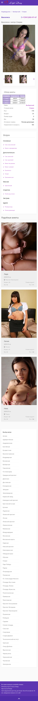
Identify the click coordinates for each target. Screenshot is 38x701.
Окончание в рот (9, 177)
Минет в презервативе (11, 148)
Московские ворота (9, 539)
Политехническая (8, 593)
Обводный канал (8, 554)
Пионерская (6, 575)
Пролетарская (7, 600)
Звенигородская (7, 493)
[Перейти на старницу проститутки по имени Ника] (19, 381)
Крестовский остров (9, 504)
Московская (6, 536)
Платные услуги (5, 686)
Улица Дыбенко (7, 646)
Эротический (8, 185)
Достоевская (7, 482)
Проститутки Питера (6, 688)
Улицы (17, 686)
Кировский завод (8, 496)
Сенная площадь (8, 625)
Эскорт (7, 174)
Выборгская (6, 464)
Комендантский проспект (10, 500)
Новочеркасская (8, 550)
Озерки (24, 12)
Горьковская (6, 468)
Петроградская (7, 571)
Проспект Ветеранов (9, 607)
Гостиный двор (7, 472)
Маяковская (6, 529)
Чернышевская (7, 657)
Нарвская (6, 543)
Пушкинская (6, 614)
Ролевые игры (8, 207)
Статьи (12, 686)
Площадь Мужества (9, 589)
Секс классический (10, 144)
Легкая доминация (10, 210)
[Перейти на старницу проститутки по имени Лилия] (19, 314)
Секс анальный (9, 156)
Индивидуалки (5, 12)
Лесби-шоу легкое (10, 194)
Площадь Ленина (8, 586)
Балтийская (6, 447)
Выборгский (16, 12)
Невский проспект (8, 546)
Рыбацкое (6, 618)
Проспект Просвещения (10, 611)
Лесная (5, 518)
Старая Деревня (8, 636)
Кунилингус (8, 170)
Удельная (6, 643)
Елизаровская (7, 486)
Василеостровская (8, 454)
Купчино (5, 507)
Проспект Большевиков (10, 603)
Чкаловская (6, 661)
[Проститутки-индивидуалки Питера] (14, 3)
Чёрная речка (7, 653)
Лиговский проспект (9, 521)
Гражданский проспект (9, 475)
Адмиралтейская (8, 439)
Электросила (7, 664)
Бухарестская (7, 450)
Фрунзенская (7, 650)
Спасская (6, 628)
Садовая (5, 621)
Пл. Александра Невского (10, 578)
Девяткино (6, 479)
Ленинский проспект (9, 514)
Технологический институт (11, 639)
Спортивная (6, 632)
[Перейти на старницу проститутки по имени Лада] (19, 246)
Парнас (5, 568)
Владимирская (7, 457)
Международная (8, 532)
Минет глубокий (9, 167)
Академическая (7, 443)
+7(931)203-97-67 (29, 17)
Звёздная (5, 489)
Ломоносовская (7, 525)
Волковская (6, 461)
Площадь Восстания (9, 582)
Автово (5, 436)
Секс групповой (9, 160)
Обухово (5, 557)
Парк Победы (7, 564)
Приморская (6, 596)
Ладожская (6, 511)
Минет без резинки (10, 163)
